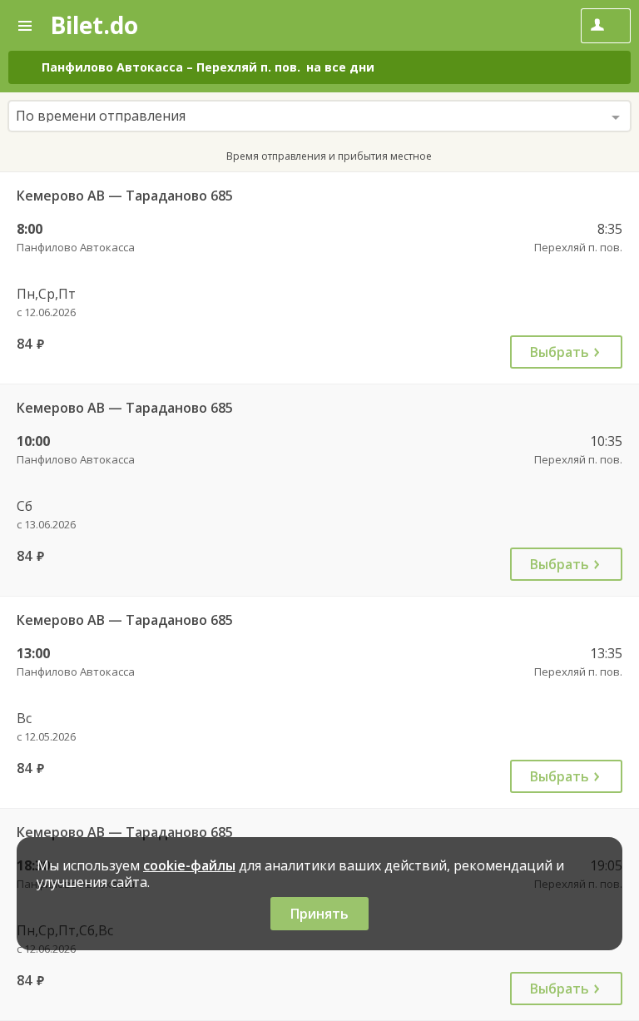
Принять (319, 914)
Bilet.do (94, 25)
